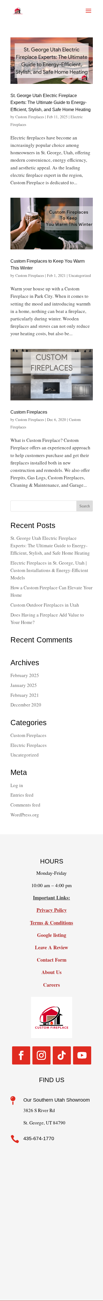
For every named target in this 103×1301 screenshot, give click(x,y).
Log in (16, 785)
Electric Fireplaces (28, 745)
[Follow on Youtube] (82, 1055)
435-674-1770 (38, 1138)
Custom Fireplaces (29, 116)
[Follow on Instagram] (41, 1055)
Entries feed (22, 795)
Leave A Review (51, 947)
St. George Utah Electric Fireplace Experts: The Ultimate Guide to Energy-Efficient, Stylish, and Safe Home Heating (50, 102)
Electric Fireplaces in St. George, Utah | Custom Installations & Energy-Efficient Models (49, 570)
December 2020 (25, 705)
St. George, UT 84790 (44, 1123)
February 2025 (24, 675)
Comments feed (25, 805)
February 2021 (24, 695)
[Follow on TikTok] (62, 1055)
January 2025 (23, 685)
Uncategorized (80, 275)
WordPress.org (24, 815)
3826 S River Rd (39, 1110)
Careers (51, 984)
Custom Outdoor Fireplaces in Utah (44, 605)
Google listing (51, 935)
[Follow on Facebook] (21, 1055)
